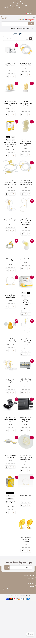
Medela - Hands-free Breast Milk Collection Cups (10, 103)
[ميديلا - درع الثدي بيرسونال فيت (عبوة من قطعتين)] (25, 281)
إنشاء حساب (4, 7)
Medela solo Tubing (25, 495)
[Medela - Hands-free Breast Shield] (10, 481)
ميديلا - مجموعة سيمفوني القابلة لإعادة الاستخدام (10, 380)
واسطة (8, 137)
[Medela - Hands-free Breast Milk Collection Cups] (10, 87)
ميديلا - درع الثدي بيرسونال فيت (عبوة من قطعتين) (25, 302)
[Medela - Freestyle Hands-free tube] (25, 49)
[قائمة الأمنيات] (25, 74)
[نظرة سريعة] (22, 74)
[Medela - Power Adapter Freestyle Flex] (10, 49)
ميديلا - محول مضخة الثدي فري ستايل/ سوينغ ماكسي (25, 419)
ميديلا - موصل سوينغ (25, 259)
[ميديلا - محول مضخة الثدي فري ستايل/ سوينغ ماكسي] (25, 403)
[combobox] (18, 24)
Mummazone (9, 595)
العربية (30, 10)
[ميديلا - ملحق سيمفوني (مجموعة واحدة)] (10, 205)
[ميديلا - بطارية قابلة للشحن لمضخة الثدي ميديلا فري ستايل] (25, 365)
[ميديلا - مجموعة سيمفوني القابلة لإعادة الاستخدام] (10, 365)
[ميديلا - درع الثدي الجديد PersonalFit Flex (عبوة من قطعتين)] (10, 125)
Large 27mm (10, 498)
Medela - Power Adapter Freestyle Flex (10, 64)
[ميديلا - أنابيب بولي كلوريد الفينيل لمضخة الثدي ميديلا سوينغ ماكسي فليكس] (25, 205)
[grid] (30, 38)
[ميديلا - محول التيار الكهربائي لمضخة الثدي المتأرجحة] (10, 403)
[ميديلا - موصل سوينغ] (25, 245)
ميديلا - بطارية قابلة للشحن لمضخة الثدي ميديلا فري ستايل (25, 380)
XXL (26, 298)
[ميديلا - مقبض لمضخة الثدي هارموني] (10, 441)
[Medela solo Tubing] (25, 481)
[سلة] (29, 74)
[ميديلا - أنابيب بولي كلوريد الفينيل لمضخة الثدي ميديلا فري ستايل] (10, 166)
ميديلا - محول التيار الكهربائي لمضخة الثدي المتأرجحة (10, 419)
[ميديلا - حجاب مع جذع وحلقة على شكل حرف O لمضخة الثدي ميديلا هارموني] (25, 441)
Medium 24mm (10, 496)
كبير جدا (8, 140)
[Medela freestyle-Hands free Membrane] (25, 523)
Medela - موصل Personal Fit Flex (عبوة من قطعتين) (26, 103)
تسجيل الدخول (15, 7)
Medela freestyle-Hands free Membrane (26, 539)
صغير (13, 137)
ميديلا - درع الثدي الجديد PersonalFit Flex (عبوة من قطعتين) (10, 144)
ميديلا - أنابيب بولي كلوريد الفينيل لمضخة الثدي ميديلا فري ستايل (10, 182)
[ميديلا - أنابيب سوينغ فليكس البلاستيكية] (10, 281)
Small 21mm (10, 493)
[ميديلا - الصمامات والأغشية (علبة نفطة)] (10, 325)
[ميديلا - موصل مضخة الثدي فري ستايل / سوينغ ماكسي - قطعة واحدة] (25, 125)
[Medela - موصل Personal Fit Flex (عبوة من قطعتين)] (25, 87)
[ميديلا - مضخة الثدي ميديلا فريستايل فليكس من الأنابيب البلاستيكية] (25, 166)
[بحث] (31, 23)
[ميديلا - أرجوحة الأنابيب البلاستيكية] (10, 245)
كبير (13, 140)
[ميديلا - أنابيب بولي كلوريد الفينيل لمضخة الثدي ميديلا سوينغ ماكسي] (25, 325)
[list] (27, 38)
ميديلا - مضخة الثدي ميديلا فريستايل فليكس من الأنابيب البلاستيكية (26, 182)
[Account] (6, 18)
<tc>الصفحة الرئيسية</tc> (25, 28)
